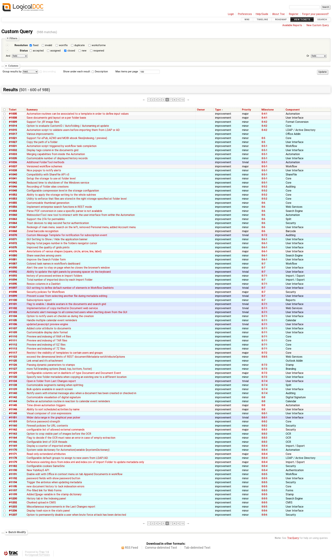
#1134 (13, 381)
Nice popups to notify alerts (44, 170)
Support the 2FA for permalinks (46, 219)
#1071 (13, 239)
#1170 (13, 449)
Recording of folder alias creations (48, 186)
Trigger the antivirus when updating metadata (54, 482)
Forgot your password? (315, 14)
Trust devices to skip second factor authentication (58, 223)
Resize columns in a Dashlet (44, 283)
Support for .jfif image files (43, 121)
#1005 (13, 113)
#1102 (13, 308)
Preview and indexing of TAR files (47, 340)
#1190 (13, 470)
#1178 (13, 458)
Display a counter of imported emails (49, 445)
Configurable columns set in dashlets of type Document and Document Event (74, 373)
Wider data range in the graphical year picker (53, 417)
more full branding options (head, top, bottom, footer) (59, 368)
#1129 (13, 373)
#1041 (13, 178)
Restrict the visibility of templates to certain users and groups (65, 352)
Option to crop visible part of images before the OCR (59, 433)
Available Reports (292, 25)
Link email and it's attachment (45, 360)
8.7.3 (264, 364)
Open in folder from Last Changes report (51, 381)
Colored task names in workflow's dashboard (53, 263)
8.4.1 (264, 113)
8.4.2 (264, 121)
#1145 (13, 405)
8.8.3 (264, 429)
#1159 (13, 421)
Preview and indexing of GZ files (46, 344)
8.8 (263, 397)
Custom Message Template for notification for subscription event (67, 235)
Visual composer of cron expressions (49, 413)
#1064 (13, 223)
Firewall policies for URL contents (47, 425)
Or (308, 55)
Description (101, 71)
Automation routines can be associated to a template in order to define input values (78, 113)
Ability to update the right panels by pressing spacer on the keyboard (69, 271)
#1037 (13, 166)
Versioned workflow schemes (44, 166)
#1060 (13, 215)
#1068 (13, 231)
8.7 (263, 263)
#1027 (13, 142)
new (84, 50)
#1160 (13, 425)
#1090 (13, 267)
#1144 (13, 401)
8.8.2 (264, 421)
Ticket (12, 109)
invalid (48, 45)
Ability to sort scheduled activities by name (53, 409)
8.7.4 (264, 381)
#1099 (13, 296)
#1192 (13, 478)
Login (231, 14)
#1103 (13, 312)
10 (182, 99)
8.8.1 (264, 413)
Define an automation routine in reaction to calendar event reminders (68, 401)
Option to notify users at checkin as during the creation (60, 316)
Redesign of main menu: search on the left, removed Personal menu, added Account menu (81, 227)
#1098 (13, 292)
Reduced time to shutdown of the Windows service (58, 182)
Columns (13, 65)
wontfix (63, 45)
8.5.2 (264, 186)
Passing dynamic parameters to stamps (51, 364)
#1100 (13, 300)
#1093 (13, 275)
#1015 (13, 130)
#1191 (13, 474)
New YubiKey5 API (38, 470)
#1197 (13, 490)
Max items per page (127, 71)
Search (322, 19)
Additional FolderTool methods (45, 162)
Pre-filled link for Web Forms (44, 490)
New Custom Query (318, 25)
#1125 (13, 360)
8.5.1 (264, 146)
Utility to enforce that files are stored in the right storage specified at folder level (77, 198)
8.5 (263, 138)
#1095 (13, 283)
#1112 (13, 344)
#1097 (13, 287)
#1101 (13, 304)
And (8, 55)
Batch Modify (17, 532)
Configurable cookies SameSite (46, 466)
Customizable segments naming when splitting (55, 385)
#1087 (13, 263)
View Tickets (302, 19)
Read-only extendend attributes (46, 454)
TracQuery (293, 538)
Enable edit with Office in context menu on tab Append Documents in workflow (74, 474)
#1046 (13, 186)
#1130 (13, 377)
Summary (32, 109)
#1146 (13, 409)
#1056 (13, 206)
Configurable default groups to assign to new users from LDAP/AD (67, 458)
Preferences (245, 14)
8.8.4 (264, 445)
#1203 (13, 506)
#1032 (13, 150)
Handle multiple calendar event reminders (52, 320)
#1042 (13, 182)
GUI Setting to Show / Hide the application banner (57, 239)
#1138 (13, 385)
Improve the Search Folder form (46, 259)
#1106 (13, 324)
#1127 (13, 368)
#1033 (13, 154)
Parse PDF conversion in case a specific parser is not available (64, 211)
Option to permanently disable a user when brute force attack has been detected (76, 514)
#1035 (13, 158)
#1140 (13, 393)
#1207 (13, 514)
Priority (246, 109)
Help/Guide (262, 14)
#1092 (13, 271)
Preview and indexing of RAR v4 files (49, 336)
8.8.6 (264, 510)
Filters (13, 38)
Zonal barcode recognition (42, 231)
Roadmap (281, 19)
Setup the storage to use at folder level (51, 178)
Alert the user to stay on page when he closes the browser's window (68, 267)
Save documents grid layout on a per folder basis (56, 117)
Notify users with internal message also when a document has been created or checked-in (81, 393)
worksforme (99, 45)
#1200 (13, 498)
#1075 (13, 247)
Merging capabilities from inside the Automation (56, 154)
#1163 (13, 433)
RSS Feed (131, 547)
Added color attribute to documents (49, 328)
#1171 (13, 454)
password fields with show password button (53, 478)
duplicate (79, 45)
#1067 (13, 227)
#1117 (13, 352)
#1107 (13, 328)
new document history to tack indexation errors (55, 486)
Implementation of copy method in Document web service (62, 308)
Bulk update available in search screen (50, 389)
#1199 (13, 494)
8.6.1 (264, 239)
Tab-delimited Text (197, 547)
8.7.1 (264, 275)
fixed (35, 45)
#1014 (13, 125)
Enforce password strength (43, 421)
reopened (98, 50)
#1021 (13, 138)
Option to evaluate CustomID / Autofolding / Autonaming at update (68, 125)
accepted (38, 50)
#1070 (13, 235)
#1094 (13, 279)
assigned (55, 50)
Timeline (262, 19)
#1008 (13, 117)
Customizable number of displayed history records (57, 158)
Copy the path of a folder (42, 142)
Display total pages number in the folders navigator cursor (62, 243)
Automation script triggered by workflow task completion (61, 146)
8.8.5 (264, 356)
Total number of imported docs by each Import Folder (60, 279)
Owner (201, 109)
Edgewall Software (39, 555)
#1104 (13, 316)
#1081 (13, 259)
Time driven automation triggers (46, 405)
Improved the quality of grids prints (48, 247)
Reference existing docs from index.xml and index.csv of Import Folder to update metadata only (85, 462)
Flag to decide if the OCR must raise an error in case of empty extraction (71, 437)
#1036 (13, 162)
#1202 (13, 502)
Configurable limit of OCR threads (47, 441)
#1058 (13, 211)
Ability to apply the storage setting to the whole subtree (61, 194)
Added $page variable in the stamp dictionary (54, 494)
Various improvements (40, 134)
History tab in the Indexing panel (46, 498)
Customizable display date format (47, 332)
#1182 (13, 466)
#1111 (13, 340)
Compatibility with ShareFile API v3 (48, 174)
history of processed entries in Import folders (54, 275)
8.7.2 (264, 235)
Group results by (12, 71)
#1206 (13, 510)
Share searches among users (44, 255)
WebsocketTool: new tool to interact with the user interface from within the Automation (81, 215)
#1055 (13, 202)
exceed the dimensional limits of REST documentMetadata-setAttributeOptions (76, 356)
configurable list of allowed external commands (56, 429)
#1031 (13, 146)
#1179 (13, 462)
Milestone (267, 109)
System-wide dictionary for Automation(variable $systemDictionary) (68, 449)
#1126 (13, 364)
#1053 (13, 198)
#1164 (13, 437)
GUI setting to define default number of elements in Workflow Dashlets (70, 287)
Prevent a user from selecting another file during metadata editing (67, 296)
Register (293, 14)
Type (218, 109)
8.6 (263, 202)
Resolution (21, 45)
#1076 (13, 251)
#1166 (13, 441)
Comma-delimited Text (161, 547)
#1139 (13, 389)
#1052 (13, 194)
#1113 (13, 348)
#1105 (13, 320)
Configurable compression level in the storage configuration (63, 190)
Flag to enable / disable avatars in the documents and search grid (66, 304)
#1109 (13, 332)
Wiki (247, 19)
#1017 (13, 134)
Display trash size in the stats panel (48, 510)
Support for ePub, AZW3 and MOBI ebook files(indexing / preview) (67, 138)
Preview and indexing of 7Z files (46, 348)
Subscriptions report (39, 300)
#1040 (13, 174)
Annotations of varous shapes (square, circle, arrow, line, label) (64, 251)
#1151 (13, 417)
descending (49, 71)
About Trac (278, 14)
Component (292, 109)
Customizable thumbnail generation (48, 202)
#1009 (13, 121)
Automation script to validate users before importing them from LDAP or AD (73, 130)
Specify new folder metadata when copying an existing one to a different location (77, 377)
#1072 (13, 243)
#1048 (13, 190)
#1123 (13, 356)
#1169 (13, 445)
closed (71, 50)
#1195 (13, 486)
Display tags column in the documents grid (52, 150)
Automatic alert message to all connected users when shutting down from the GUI (77, 312)
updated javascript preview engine (47, 324)
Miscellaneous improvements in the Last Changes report (61, 506)
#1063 (13, 219)
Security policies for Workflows (46, 292)
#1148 (13, 413)
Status (24, 50)
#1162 (13, 429)
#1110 (13, 336)
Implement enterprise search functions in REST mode (59, 206)
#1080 (13, 255)
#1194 (13, 482)
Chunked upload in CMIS (41, 502)
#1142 (13, 397)
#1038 (13, 170)
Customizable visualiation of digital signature (54, 397)
